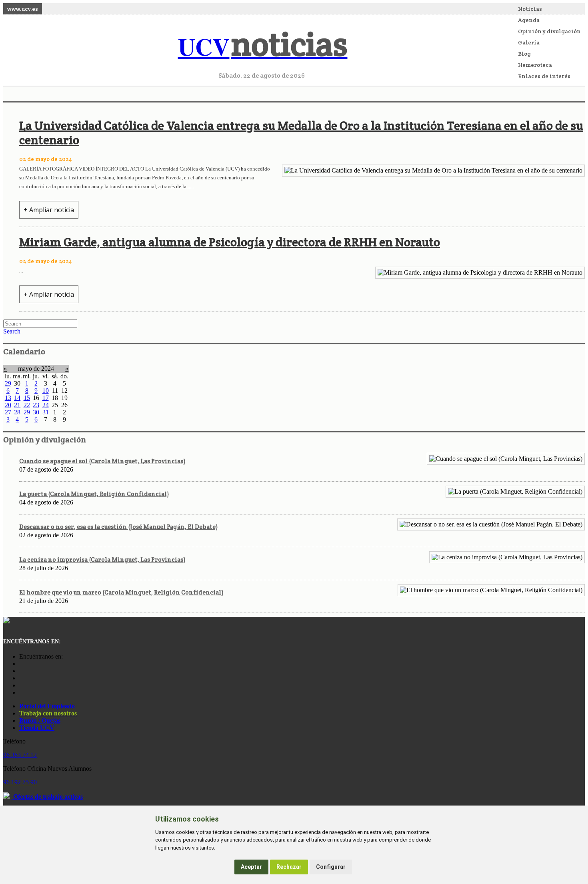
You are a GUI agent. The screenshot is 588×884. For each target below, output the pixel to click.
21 (17, 405)
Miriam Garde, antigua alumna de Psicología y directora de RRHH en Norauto (229, 242)
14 (17, 397)
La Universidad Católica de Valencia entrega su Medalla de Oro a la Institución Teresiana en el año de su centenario (301, 133)
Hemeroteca (535, 64)
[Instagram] (21, 663)
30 (36, 412)
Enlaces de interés (544, 76)
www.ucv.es (22, 8)
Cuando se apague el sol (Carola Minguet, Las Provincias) (102, 461)
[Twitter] (21, 685)
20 (8, 405)
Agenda (529, 20)
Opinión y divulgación (549, 31)
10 (45, 390)
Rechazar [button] (289, 867)
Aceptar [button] (251, 867)
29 (8, 383)
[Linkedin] (21, 692)
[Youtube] (21, 678)
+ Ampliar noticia (49, 209)
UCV (263, 46)
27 (8, 412)
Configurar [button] (331, 867)
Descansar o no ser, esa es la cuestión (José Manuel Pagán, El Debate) (118, 526)
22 (27, 405)
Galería (529, 42)
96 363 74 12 (20, 754)
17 (45, 397)
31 (45, 412)
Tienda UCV (36, 727)
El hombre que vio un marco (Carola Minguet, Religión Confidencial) (121, 592)
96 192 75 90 (20, 782)
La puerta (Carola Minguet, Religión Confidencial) (94, 494)
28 (17, 412)
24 (45, 405)
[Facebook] (21, 670)
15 (27, 397)
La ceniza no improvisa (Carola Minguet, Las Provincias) (102, 559)
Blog (524, 53)
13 (8, 397)
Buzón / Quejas (39, 720)
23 (36, 405)
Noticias (530, 8)
